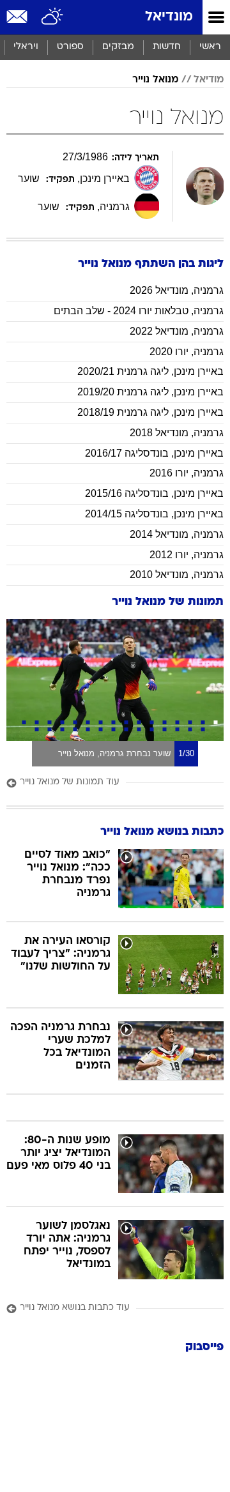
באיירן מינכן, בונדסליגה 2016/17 (154, 453)
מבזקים (118, 47)
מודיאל (209, 80)
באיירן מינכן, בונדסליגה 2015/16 (154, 493)
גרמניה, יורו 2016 (187, 473)
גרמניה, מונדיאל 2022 (177, 331)
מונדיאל (169, 17)
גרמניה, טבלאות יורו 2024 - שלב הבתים (139, 310)
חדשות (167, 47)
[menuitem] (166, 47)
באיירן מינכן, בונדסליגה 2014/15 (154, 513)
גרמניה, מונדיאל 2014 (177, 534)
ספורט (70, 47)
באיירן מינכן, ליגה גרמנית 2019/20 (150, 391)
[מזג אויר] (53, 17)
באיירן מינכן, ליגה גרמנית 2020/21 (150, 371)
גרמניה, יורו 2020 (187, 351)
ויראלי (25, 47)
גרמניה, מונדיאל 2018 (177, 432)
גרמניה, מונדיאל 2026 (177, 290)
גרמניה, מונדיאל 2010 (177, 574)
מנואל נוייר (155, 80)
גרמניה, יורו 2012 (187, 554)
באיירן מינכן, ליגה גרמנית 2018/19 (150, 412)
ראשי (210, 47)
